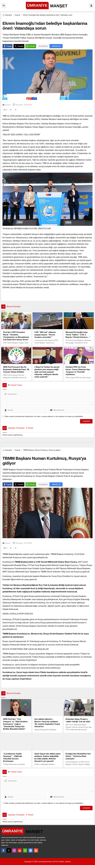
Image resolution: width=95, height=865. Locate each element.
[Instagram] (14, 850)
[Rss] (36, 850)
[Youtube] (20, 850)
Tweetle (20, 46)
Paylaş (9, 46)
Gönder (32, 46)
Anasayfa (8, 15)
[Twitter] (9, 850)
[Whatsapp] (25, 850)
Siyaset (17, 15)
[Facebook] (3, 850)
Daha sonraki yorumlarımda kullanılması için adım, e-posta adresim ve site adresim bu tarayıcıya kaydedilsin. (44, 416)
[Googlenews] (30, 850)
